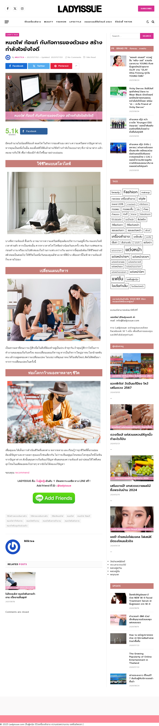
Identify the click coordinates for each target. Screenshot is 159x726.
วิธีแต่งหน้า (133, 225)
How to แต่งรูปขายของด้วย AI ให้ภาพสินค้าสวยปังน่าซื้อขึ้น (141, 638)
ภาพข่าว (142, 48)
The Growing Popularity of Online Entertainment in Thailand (140, 658)
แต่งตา (148, 242)
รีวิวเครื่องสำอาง (33, 21)
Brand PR (121, 48)
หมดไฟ (70, 516)
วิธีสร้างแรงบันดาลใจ (17, 516)
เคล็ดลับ (138, 237)
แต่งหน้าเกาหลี (134, 261)
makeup (145, 192)
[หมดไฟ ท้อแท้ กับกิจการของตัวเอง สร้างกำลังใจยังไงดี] (53, 97)
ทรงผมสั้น (128, 209)
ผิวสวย (133, 214)
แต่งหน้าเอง (117, 266)
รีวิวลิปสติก (117, 219)
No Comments (74, 57)
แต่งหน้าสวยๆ (141, 257)
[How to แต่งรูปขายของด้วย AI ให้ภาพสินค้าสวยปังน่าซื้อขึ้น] (118, 638)
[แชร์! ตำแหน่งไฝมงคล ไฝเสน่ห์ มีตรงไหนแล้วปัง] (132, 519)
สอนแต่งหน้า (134, 230)
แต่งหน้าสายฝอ (118, 261)
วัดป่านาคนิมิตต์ (117, 561)
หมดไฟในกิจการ (72, 520)
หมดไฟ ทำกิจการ (15, 520)
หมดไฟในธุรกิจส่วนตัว (17, 525)
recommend (22, 472)
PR (112, 48)
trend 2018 (117, 204)
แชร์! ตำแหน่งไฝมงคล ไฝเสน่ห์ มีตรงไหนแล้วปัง (130, 539)
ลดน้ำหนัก (129, 219)
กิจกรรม (133, 48)
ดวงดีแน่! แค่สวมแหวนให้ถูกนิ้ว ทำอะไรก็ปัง (131, 437)
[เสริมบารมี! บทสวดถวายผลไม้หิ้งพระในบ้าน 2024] (132, 468)
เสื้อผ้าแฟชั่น (126, 242)
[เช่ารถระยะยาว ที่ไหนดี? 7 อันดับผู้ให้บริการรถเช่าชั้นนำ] (118, 679)
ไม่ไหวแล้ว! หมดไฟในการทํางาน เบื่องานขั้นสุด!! (20, 595)
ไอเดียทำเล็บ (120, 286)
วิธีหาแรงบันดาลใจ (39, 516)
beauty (116, 192)
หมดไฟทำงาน (33, 520)
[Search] (152, 21)
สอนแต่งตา (118, 230)
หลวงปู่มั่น (115, 571)
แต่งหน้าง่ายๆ (120, 256)
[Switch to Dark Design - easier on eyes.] (148, 21)
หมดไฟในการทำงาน (52, 520)
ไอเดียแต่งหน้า (137, 286)
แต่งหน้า (133, 249)
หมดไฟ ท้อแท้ (83, 516)
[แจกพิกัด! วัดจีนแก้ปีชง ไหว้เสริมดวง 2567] (132, 366)
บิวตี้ (125, 214)
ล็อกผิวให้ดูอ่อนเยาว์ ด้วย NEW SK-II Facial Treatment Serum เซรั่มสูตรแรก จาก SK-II (140, 599)
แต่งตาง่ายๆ (117, 250)
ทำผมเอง (115, 214)
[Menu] (7, 21)
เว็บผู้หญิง (41, 481)
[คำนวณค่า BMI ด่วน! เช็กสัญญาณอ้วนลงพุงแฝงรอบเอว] (118, 620)
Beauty (48, 21)
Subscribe (146, 8)
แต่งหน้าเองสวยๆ (119, 272)
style (142, 198)
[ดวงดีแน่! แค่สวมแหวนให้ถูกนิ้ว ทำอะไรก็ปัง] (132, 417)
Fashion (61, 21)
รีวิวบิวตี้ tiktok (123, 21)
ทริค (138, 209)
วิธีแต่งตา (117, 225)
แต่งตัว (137, 242)
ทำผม (145, 209)
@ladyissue (64, 485)
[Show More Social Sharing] (76, 66)
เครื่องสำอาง (121, 236)
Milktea (19, 57)
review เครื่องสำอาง (123, 199)
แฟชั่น (117, 278)
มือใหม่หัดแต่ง (145, 214)
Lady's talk (12, 34)
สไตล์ (147, 230)
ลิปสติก (142, 219)
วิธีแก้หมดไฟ (57, 516)
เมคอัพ (148, 237)
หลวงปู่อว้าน (116, 568)
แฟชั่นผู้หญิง (132, 279)
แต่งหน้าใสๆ (137, 272)
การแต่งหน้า (131, 204)
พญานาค (114, 574)
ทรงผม (115, 209)
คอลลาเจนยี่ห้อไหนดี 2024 (98, 21)
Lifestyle (75, 21)
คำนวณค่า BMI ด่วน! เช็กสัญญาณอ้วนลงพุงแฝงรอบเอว (140, 619)
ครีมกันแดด (143, 204)
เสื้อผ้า (114, 242)
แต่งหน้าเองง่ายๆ (133, 266)
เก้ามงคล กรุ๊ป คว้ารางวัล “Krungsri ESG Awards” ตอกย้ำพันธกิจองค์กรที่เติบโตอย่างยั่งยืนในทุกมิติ (141, 126)
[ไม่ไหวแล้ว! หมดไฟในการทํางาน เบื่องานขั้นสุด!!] (20, 581)
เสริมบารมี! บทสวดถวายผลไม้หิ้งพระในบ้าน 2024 (130, 488)
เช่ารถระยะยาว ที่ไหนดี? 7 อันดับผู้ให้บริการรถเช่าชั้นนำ (141, 678)
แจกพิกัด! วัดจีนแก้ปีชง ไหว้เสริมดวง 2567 (129, 385)
